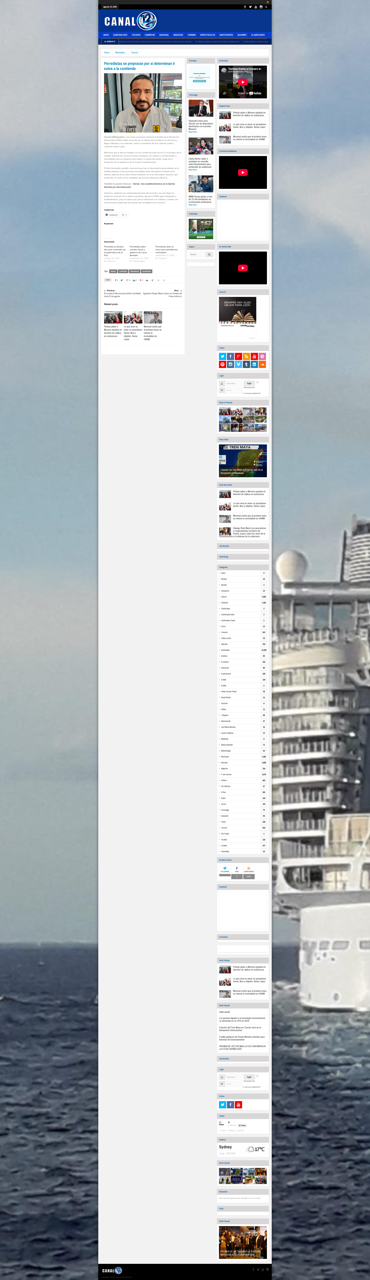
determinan (134, 271)
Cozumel (224, 632)
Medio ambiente (227, 745)
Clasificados (258, 35)
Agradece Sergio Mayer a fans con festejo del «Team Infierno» (162, 293)
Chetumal (224, 602)
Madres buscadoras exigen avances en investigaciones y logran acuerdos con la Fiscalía (176, 41)
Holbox (223, 709)
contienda (123, 271)
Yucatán (224, 839)
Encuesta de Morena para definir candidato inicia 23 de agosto (122, 293)
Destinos (224, 656)
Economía (225, 662)
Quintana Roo (120, 35)
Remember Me (249, 387)
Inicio (106, 35)
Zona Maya (225, 851)
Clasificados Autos (228, 614)
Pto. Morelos (225, 786)
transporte (224, 816)
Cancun (134, 52)
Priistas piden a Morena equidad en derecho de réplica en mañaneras (113, 331)
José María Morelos (228, 727)
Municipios (120, 52)
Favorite (241, 1130)
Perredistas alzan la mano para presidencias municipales (167, 249)
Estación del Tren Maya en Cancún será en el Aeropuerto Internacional (242, 471)
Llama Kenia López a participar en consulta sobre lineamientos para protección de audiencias (200, 162)
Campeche (150, 35)
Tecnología (225, 810)
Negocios (178, 35)
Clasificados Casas (228, 620)
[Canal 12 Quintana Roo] (130, 21)
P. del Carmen (226, 774)
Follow (243, 1125)
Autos (223, 573)
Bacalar (224, 579)
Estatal (223, 685)
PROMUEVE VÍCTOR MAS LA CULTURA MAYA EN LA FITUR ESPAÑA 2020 (242, 1047)
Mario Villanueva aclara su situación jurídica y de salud (120, 41)
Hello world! (224, 1012)
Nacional (164, 35)
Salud (223, 798)
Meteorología (226, 751)
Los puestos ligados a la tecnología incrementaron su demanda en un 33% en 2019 (242, 1019)
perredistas (146, 271)
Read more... (193, 132)
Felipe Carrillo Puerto (229, 691)
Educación (225, 668)
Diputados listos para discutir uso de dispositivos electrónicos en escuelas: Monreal (201, 124)
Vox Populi (225, 834)
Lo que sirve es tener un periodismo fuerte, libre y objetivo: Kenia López (133, 333)
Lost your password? (252, 393)
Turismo (192, 35)
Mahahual (224, 739)
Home (107, 52)
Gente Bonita (226, 35)
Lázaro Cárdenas (227, 733)
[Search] (209, 255)
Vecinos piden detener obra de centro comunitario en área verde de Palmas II (241, 41)
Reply (223, 1130)
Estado (223, 680)
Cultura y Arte (226, 638)
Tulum (223, 822)
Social (223, 804)
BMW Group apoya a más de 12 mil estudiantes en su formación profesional (200, 199)
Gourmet (242, 35)
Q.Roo (223, 792)
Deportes (224, 644)
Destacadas (225, 650)
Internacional (225, 721)
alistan (113, 271)
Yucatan (136, 35)
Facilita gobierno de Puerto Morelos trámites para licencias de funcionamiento (242, 1038)
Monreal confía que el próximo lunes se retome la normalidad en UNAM (250, 138)
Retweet (232, 1130)
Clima (223, 626)
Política (224, 780)
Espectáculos (207, 35)
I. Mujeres (224, 715)
